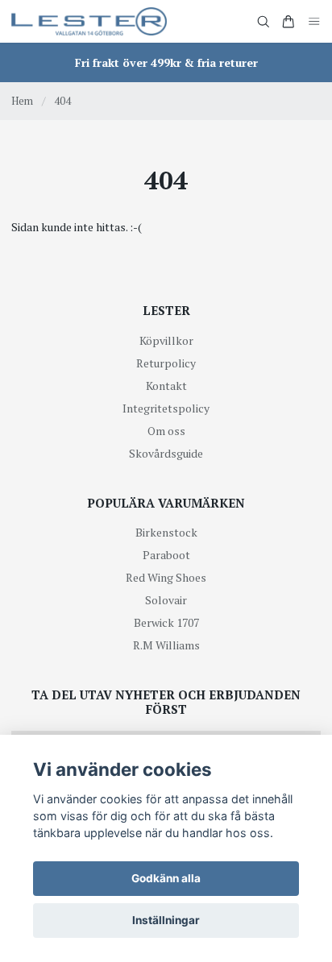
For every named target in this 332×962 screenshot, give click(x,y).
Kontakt (166, 385)
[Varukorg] (288, 22)
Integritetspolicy (166, 408)
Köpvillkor (166, 340)
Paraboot (166, 554)
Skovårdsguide (166, 453)
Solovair (166, 599)
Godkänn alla (166, 878)
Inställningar (166, 920)
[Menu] (314, 21)
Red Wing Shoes (166, 577)
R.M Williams (166, 645)
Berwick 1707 (166, 622)
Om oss (166, 430)
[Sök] (263, 22)
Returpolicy (166, 363)
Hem (22, 100)
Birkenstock (166, 532)
